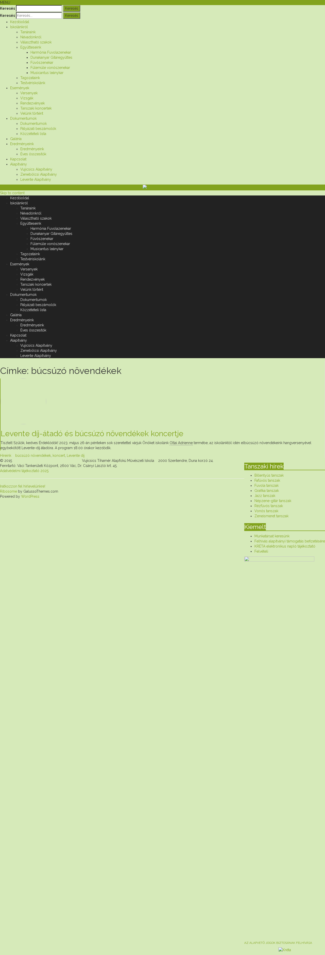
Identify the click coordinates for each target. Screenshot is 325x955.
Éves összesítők (33, 154)
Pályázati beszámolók (38, 129)
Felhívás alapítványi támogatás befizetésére (289, 541)
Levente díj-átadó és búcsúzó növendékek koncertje (92, 433)
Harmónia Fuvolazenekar (50, 52)
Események (19, 88)
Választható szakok (36, 42)
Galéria (16, 139)
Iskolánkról (19, 27)
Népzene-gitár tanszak (272, 501)
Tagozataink (30, 78)
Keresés (7, 8)
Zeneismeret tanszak (271, 516)
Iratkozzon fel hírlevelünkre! (22, 486)
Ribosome (8, 491)
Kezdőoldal (19, 22)
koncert (59, 455)
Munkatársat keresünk (271, 536)
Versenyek (29, 93)
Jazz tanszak (264, 496)
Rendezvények (32, 103)
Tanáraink (28, 32)
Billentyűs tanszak (269, 475)
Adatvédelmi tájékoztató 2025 (24, 471)
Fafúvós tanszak (267, 480)
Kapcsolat (18, 159)
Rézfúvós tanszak (268, 506)
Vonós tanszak (266, 511)
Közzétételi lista (33, 134)
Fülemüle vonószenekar (50, 68)
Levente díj (76, 455)
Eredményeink (22, 144)
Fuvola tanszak (266, 485)
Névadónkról (30, 37)
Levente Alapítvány (35, 179)
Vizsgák (26, 98)
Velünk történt (31, 113)
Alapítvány (18, 164)
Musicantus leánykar (46, 73)
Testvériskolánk (32, 83)
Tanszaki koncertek (36, 108)
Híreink (5, 455)
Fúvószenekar (41, 62)
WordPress (29, 496)
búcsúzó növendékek (33, 455)
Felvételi (261, 551)
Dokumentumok (23, 118)
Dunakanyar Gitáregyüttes (51, 57)
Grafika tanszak (266, 491)
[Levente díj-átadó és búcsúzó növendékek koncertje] (160, 401)
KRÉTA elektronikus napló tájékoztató (284, 546)
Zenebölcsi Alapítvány (38, 174)
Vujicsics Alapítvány (36, 169)
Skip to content (12, 193)
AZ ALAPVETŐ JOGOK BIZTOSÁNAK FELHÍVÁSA (278, 943)
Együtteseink (30, 47)
